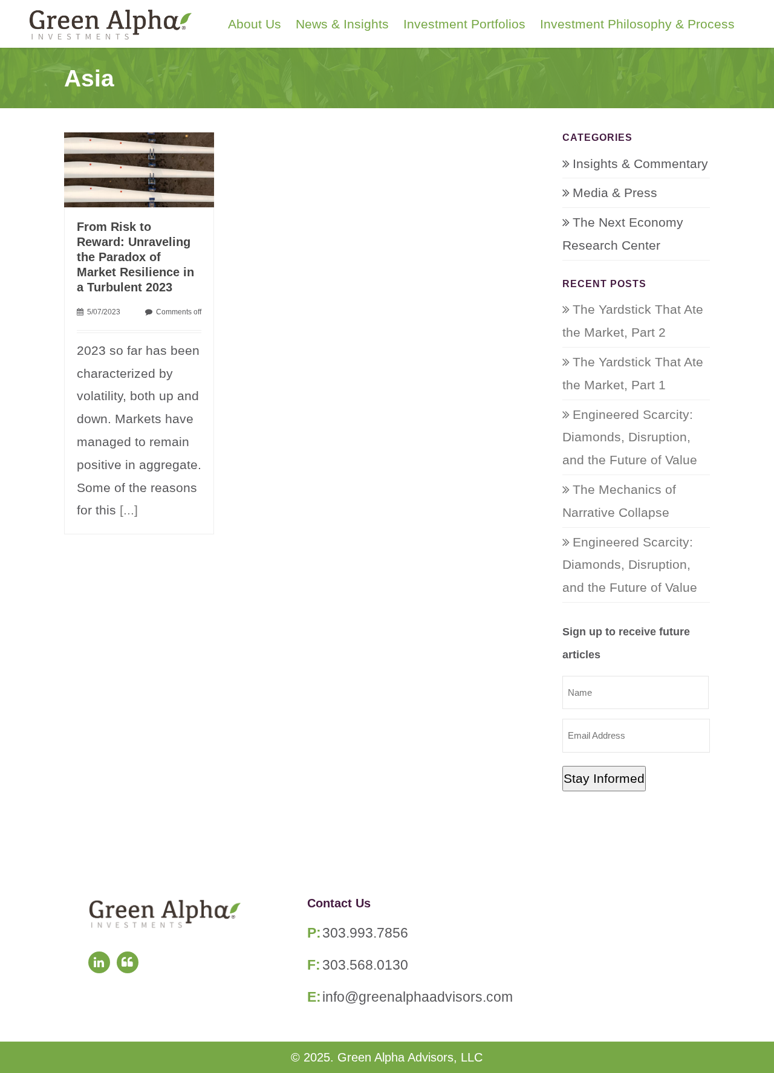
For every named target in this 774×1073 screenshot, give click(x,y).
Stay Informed (604, 778)
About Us (254, 24)
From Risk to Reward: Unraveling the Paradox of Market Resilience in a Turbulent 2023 (135, 257)
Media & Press (615, 192)
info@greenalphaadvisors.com (417, 997)
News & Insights (342, 24)
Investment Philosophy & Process (637, 24)
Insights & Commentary (640, 163)
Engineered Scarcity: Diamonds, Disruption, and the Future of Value (629, 437)
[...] (129, 510)
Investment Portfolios (464, 24)
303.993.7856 (365, 933)
